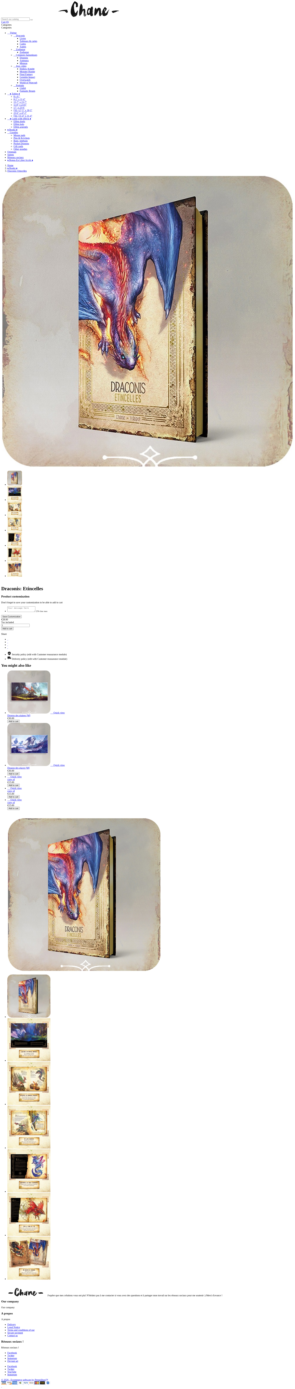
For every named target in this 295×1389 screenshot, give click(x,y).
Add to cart (7, 628)
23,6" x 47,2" (20, 113)
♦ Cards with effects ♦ (20, 118)
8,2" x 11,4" (19, 99)
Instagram (12, 1358)
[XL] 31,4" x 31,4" (23, 116)
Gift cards (18, 146)
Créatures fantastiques (26, 55)
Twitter (10, 1355)
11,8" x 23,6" (20, 104)
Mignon (23, 63)
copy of (11, 779)
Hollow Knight (27, 69)
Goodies (14, 132)
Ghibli (23, 88)
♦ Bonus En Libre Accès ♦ (20, 160)
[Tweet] (7, 642)
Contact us (12, 1335)
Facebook (12, 1352)
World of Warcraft (28, 82)
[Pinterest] (7, 647)
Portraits (20, 85)
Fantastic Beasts (27, 91)
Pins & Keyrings (22, 138)
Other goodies (20, 149)
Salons (10, 154)
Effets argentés (21, 127)
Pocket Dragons (21, 143)
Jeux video (21, 66)
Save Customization (11, 616)
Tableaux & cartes (28, 41)
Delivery (11, 1324)
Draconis (20, 35)
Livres (23, 38)
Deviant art (12, 1361)
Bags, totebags (21, 140)
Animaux (24, 60)
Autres (23, 46)
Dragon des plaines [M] (18, 715)
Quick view (58, 712)
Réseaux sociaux (15, 157)
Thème (13, 33)
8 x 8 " (17, 96)
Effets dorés (19, 121)
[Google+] (7, 644)
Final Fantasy (26, 74)
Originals (11, 152)
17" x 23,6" (19, 107)
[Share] (7, 639)
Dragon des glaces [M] (18, 768)
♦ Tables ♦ (15, 93)
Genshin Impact (27, 77)
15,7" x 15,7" (20, 102)
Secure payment (15, 1332)
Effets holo (19, 124)
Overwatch (25, 80)
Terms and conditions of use (21, 1330)
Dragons (24, 57)
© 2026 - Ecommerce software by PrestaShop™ (24, 1380)
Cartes (23, 44)
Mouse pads (19, 135)
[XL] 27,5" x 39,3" (23, 110)
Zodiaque (20, 49)
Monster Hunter (27, 71)
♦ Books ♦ (12, 129)
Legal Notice (13, 1327)
